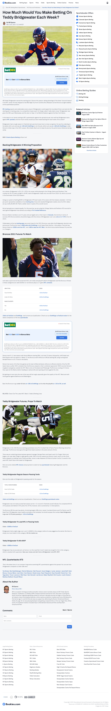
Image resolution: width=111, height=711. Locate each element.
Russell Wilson (18, 577)
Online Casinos (61, 3)
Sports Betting (51, 3)
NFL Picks (33, 649)
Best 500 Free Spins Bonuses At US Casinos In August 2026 (92, 126)
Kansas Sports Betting (85, 39)
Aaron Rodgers (46, 571)
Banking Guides (34, 670)
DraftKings (19, 315)
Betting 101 (82, 94)
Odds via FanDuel (8, 315)
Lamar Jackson (56, 571)
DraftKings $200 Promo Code (92, 655)
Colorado (50, 215)
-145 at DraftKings (44, 310)
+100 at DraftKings (44, 297)
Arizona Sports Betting (85, 16)
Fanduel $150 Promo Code (92, 658)
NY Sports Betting (8, 649)
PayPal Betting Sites (35, 673)
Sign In (64, 610)
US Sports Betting (84, 81)
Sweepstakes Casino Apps (65, 682)
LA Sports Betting (8, 679)
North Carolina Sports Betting (87, 62)
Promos (71, 3)
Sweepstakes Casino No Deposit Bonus (68, 687)
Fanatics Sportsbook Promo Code (94, 661)
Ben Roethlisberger (15, 571)
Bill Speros (12, 22)
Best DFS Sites (61, 649)
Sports (31, 3)
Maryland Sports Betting (86, 46)
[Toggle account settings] (107, 3)
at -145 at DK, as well (59, 383)
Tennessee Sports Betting (86, 72)
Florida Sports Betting (85, 26)
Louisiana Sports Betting (86, 42)
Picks (37, 3)
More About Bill (17, 589)
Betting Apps (23, 3)
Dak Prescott (37, 571)
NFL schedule (48, 283)
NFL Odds (33, 658)
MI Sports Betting (8, 661)
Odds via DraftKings (8, 499)
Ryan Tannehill (56, 573)
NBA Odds (33, 661)
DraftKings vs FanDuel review (58, 315)
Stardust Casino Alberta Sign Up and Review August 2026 (93, 139)
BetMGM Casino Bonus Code (92, 652)
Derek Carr (64, 573)
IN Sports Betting (8, 676)
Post (69, 627)
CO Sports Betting (8, 670)
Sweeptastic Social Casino (65, 670)
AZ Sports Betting (8, 667)
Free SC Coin (61, 664)
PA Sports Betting (8, 658)
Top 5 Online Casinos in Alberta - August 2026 (94, 133)
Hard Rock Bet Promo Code (92, 664)
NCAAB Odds (34, 664)
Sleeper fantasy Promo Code (65, 661)
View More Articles (91, 150)
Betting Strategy (83, 97)
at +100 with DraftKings (59, 126)
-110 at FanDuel (43, 292)
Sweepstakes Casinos (63, 673)
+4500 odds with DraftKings (29, 225)
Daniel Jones (36, 573)
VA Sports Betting (8, 673)
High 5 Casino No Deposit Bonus (66, 667)
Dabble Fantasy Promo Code (65, 655)
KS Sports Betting (8, 652)
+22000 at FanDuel (12, 526)
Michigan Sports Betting (86, 52)
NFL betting (6, 109)
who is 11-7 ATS (61, 217)
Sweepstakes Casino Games (65, 679)
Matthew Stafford (8, 577)
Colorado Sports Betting (86, 19)
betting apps (20, 223)
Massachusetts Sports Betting (88, 49)
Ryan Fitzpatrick (46, 573)
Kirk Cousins (57, 575)
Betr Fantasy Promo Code (64, 658)
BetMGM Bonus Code (90, 649)
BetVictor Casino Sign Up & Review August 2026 (92, 113)
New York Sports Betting (86, 59)
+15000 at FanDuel (12, 545)
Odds (42, 3)
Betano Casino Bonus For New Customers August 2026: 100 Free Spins (94, 146)
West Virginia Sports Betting (87, 78)
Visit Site (62, 82)
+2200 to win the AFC (18, 227)
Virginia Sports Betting (85, 75)
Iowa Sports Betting (84, 36)
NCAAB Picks (34, 655)
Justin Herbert (66, 575)
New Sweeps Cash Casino (64, 685)
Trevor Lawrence (15, 575)
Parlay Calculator (35, 679)
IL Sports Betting (7, 664)
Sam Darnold (31, 575)
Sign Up (69, 610)
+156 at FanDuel (43, 305)
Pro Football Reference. (39, 210)
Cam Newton (28, 573)
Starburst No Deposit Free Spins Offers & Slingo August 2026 (94, 120)
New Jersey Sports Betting (87, 55)
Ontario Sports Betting (13, 137)
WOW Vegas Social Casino (65, 676)
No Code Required (61, 79)
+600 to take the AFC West (37, 227)
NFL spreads (11, 119)
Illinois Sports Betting (85, 29)
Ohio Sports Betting (84, 65)
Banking (81, 100)
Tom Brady (6, 571)
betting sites (30, 202)
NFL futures (19, 465)
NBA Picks (33, 652)
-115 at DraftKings (44, 489)
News (77, 3)
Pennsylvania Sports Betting (87, 68)
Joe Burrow (39, 575)
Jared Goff (65, 571)
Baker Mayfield (48, 575)
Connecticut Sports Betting (87, 23)
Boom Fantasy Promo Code (65, 652)
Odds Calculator (35, 676)
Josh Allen (20, 573)
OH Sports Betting (8, 682)
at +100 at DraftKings (32, 383)
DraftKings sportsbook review (50, 499)
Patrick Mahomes (27, 571)
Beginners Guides (35, 667)
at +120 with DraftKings (27, 126)
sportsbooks (24, 317)
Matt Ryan (24, 575)
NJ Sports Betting (8, 655)
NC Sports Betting (8, 685)
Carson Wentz (12, 573)
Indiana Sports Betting (85, 32)
